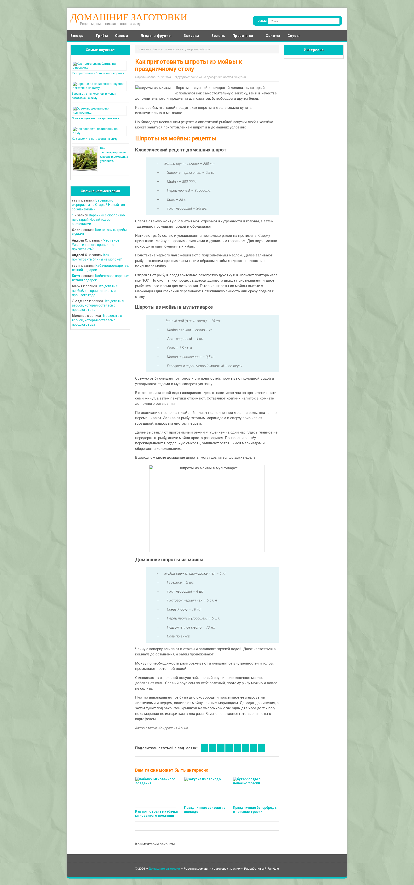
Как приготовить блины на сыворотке (98, 73)
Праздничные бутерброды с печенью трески (255, 810)
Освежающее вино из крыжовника (95, 118)
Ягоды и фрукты (156, 36)
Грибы (102, 36)
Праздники (242, 36)
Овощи (121, 36)
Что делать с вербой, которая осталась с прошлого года (95, 290)
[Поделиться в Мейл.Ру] (245, 748)
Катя (76, 276)
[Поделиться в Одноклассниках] (220, 748)
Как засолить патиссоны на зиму (94, 138)
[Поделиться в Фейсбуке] (237, 748)
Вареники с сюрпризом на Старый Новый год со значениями (98, 204)
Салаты (273, 36)
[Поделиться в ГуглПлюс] (229, 748)
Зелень (218, 36)
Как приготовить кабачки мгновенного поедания (156, 813)
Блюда (76, 36)
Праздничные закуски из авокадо (204, 810)
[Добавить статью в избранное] (204, 748)
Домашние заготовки (128, 17)
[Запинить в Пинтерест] (261, 748)
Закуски (191, 36)
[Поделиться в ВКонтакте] (212, 748)
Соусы (293, 36)
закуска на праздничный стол (212, 77)
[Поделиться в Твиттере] (253, 748)
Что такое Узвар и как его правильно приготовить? (95, 244)
